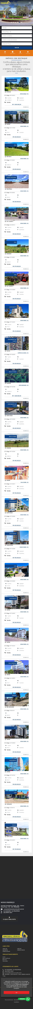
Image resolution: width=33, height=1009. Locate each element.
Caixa (4, 957)
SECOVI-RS (5, 950)
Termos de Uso (14, 985)
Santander (5, 961)
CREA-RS (19, 948)
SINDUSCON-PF (6, 951)
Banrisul (5, 959)
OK (16, 992)
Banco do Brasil (6, 958)
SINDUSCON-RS (21, 950)
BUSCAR (17, 47)
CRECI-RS (5, 948)
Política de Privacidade (22, 984)
